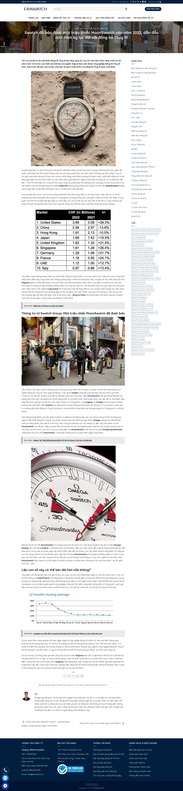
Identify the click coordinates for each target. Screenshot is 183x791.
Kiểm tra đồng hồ (139, 131)
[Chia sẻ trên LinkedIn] (82, 676)
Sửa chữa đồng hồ (105, 18)
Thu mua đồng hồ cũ (143, 18)
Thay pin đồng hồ (139, 180)
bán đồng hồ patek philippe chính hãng (146, 230)
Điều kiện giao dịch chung (140, 750)
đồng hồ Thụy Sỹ (138, 339)
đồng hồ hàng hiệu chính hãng (142, 290)
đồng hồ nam (147, 309)
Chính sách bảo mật (138, 758)
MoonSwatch (93, 396)
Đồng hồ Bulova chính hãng (142, 249)
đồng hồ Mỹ (136, 309)
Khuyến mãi (136, 126)
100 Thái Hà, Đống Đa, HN (69, 750)
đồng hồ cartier (152, 271)
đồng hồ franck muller (152, 279)
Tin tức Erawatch (138, 198)
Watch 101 (135, 216)
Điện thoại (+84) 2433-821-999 (35, 766)
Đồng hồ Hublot (137, 252)
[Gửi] (126, 9)
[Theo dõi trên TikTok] (136, 2)
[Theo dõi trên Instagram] (133, 2)
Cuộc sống (136, 86)
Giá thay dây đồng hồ (102, 767)
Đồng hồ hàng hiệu (152, 252)
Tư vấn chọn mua (139, 207)
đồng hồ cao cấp (138, 271)
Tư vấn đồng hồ (138, 212)
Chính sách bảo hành (138, 754)
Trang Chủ (33, 18)
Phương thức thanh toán (139, 767)
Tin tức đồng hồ (100, 28)
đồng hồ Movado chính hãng (142, 305)
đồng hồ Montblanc (139, 297)
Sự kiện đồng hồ (138, 153)
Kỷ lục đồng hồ (138, 144)
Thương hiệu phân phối (141, 189)
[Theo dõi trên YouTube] (145, 2)
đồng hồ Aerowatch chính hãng (143, 264)
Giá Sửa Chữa (124, 18)
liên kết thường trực (100, 685)
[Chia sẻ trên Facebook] (64, 676)
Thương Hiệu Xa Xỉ (83, 18)
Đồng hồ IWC (136, 256)
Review (134, 149)
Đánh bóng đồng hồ (140, 99)
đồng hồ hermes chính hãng (142, 286)
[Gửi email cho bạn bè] (73, 676)
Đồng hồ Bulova (138, 245)
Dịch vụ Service (138, 90)
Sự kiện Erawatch (139, 158)
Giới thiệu (46, 18)
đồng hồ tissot (137, 346)
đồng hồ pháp (137, 324)
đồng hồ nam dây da (139, 312)
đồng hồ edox (147, 275)
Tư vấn (134, 203)
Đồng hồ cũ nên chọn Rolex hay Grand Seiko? (100, 723)
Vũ (103, 46)
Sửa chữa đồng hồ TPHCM (143, 167)
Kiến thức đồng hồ (83, 28)
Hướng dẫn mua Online (139, 775)
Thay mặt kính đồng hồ (141, 176)
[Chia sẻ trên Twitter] (69, 676)
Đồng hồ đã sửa (138, 104)
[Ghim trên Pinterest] (78, 676)
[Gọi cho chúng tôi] (140, 2)
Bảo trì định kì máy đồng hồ (143, 72)
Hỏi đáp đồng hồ (138, 122)
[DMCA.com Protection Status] (91, 784)
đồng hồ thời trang (151, 327)
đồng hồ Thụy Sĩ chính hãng (142, 335)
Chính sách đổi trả (137, 762)
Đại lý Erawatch (138, 95)
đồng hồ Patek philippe (140, 320)
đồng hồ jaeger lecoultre (141, 294)
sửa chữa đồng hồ (139, 162)
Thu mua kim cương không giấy (107, 775)
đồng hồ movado (138, 301)
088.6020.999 (34, 770)
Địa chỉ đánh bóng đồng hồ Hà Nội (108, 754)
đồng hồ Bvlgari (152, 267)
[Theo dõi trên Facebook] (131, 2)
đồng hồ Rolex (79, 295)
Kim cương (136, 140)
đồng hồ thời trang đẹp (140, 331)
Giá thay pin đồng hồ (102, 750)
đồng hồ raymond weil (152, 324)
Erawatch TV (137, 113)
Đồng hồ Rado (148, 256)
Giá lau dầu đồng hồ (102, 762)
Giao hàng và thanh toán (140, 771)
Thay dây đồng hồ (139, 171)
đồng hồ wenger (138, 354)
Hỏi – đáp (135, 117)
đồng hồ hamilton (138, 282)
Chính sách (136, 81)
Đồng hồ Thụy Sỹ (61, 18)
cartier (155, 234)
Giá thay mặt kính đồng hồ (105, 771)
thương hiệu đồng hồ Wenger (142, 241)
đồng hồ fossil (137, 279)
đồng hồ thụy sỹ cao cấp (141, 342)
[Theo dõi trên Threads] (138, 2)
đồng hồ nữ (153, 312)
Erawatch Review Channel (143, 108)
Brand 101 (135, 77)
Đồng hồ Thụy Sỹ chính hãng (142, 260)
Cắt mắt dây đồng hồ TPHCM (106, 758)
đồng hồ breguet (138, 267)
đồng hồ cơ (136, 275)
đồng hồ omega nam (139, 316)
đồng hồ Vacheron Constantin (143, 350)
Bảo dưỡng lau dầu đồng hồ (143, 68)
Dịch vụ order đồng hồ (120, 2)
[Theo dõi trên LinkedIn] (143, 2)
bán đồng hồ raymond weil (141, 234)
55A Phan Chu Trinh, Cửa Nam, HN (73, 754)
